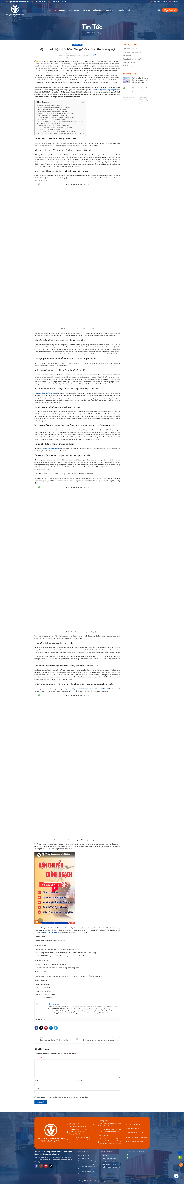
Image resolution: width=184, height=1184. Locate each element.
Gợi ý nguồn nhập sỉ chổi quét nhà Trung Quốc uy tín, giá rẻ (140, 89)
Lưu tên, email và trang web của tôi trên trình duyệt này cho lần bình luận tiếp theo (62, 1097)
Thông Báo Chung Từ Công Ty (132, 59)
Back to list (77, 1039)
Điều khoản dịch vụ (83, 1155)
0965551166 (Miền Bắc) (135, 1124)
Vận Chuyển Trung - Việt (110, 1161)
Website (37, 1088)
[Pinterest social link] (46, 1028)
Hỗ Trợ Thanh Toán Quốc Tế (111, 1167)
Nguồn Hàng (127, 55)
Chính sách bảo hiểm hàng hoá (87, 1163)
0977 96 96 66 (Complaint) (136, 1141)
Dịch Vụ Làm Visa (108, 1155)
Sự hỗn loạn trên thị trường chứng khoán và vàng (52, 119)
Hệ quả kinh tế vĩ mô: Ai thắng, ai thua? (48, 123)
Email (80, 1080)
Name (36, 1080)
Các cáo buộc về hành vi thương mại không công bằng (53, 111)
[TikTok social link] (51, 1166)
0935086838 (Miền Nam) (135, 1133)
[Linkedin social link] (51, 1028)
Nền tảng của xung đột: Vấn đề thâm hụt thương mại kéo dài (54, 107)
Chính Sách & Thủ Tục (130, 48)
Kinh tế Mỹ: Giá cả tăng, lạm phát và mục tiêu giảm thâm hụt (55, 125)
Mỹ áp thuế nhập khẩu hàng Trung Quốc (105, 89)
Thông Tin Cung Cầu (129, 62)
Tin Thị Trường (96, 32)
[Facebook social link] (36, 1028)
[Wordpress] (44, 1020)
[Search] (159, 10)
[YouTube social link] (46, 1166)
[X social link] (41, 1028)
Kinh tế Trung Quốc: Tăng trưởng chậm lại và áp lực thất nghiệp (56, 127)
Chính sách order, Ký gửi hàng (87, 1161)
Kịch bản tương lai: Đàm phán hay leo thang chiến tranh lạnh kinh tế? (57, 131)
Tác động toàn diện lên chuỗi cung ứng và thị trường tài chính (55, 113)
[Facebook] (42, 1020)
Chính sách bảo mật (84, 1158)
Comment (38, 1057)
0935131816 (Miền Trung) (135, 1128)
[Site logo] (15, 10)
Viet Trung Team (73, 55)
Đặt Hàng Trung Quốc (109, 1158)
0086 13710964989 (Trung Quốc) (137, 1137)
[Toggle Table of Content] (81, 102)
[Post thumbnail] (126, 80)
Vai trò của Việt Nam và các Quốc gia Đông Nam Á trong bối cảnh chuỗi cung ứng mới (61, 121)
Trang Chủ (86, 32)
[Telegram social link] (56, 1028)
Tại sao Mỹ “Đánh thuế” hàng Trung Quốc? (49, 105)
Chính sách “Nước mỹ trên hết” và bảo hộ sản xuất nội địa (53, 109)
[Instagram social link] (41, 1166)
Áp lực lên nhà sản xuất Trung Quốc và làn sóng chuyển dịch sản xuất (57, 117)
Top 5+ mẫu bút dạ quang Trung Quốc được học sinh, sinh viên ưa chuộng (140, 80)
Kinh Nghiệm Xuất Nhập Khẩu (132, 52)
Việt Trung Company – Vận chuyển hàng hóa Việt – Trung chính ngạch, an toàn (60, 133)
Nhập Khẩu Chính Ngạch (110, 1164)
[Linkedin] (36, 1020)
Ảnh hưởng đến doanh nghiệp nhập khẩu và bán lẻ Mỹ (53, 115)
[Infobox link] (38, 2)
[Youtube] (39, 1020)
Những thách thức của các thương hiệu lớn (50, 129)
